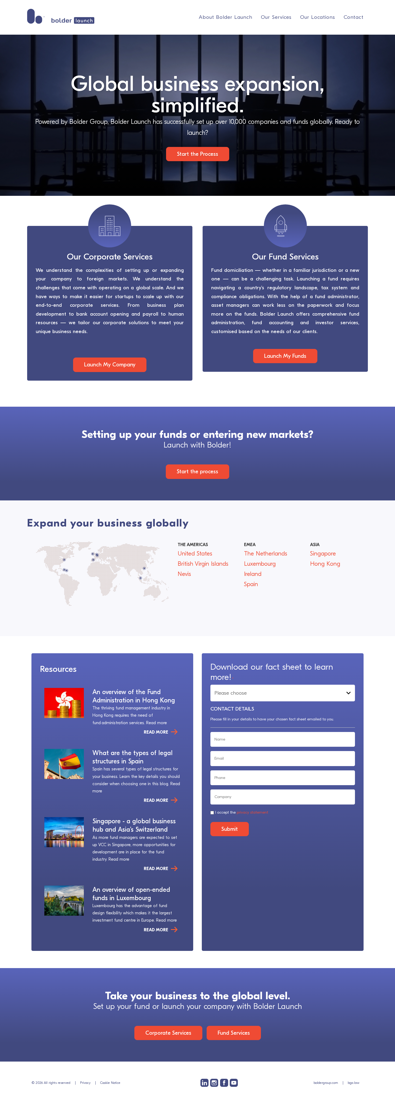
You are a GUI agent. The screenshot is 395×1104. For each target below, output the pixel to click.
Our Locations (317, 17)
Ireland (252, 574)
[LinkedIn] (204, 1083)
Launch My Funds (285, 356)
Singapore (323, 553)
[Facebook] (224, 1083)
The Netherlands (265, 553)
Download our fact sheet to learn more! (271, 672)
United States (195, 553)
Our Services (276, 17)
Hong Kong (325, 563)
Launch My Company (109, 364)
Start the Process (197, 154)
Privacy (85, 1083)
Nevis (184, 574)
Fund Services (234, 1033)
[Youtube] (234, 1083)
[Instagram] (214, 1083)
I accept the (241, 812)
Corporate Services (168, 1033)
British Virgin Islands (203, 563)
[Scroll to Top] (383, 1069)
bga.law (353, 1083)
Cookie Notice (110, 1083)
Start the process (197, 471)
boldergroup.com (326, 1083)
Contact (354, 17)
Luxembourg (260, 563)
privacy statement (252, 812)
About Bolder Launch (225, 17)
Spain (251, 584)
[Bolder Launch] (60, 16)
